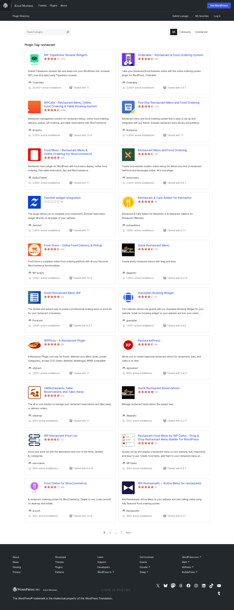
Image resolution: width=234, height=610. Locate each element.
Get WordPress (219, 5)
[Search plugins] (68, 32)
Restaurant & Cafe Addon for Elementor (165, 197)
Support (101, 562)
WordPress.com (191, 557)
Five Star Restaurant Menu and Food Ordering (168, 102)
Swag (144, 572)
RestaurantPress (149, 340)
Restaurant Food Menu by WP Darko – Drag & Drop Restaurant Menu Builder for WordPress (168, 437)
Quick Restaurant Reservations (159, 388)
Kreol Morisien (50, 590)
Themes (59, 562)
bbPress (188, 567)
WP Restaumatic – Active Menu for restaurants (169, 483)
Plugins (59, 567)
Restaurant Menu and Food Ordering (162, 150)
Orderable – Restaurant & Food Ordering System (170, 55)
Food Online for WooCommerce (65, 483)
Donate (145, 567)
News (16, 562)
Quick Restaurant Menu (153, 245)
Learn (100, 557)
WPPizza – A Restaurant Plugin (64, 340)
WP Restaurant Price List (61, 435)
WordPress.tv (105, 572)
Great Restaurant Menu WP (62, 293)
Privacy (17, 572)
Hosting (17, 567)
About (16, 557)
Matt (186, 562)
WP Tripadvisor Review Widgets (66, 55)
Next (128, 532)
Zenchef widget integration (62, 197)
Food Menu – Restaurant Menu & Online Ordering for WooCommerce (68, 151)
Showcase (60, 557)
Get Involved (146, 557)
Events (143, 562)
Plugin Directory (21, 16)
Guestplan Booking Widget (156, 293)
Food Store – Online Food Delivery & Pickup (73, 245)
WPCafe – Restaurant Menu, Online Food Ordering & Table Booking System (70, 104)
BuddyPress (190, 572)
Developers (103, 567)
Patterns (59, 572)
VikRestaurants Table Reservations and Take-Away (64, 389)
